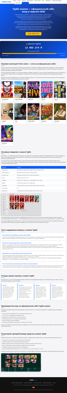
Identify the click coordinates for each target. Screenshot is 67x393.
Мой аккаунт (17, 2)
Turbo (6, 2)
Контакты (54, 382)
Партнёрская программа (46, 382)
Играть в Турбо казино (33, 33)
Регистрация (25, 2)
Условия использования (28, 382)
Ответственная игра (37, 382)
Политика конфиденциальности (17, 382)
